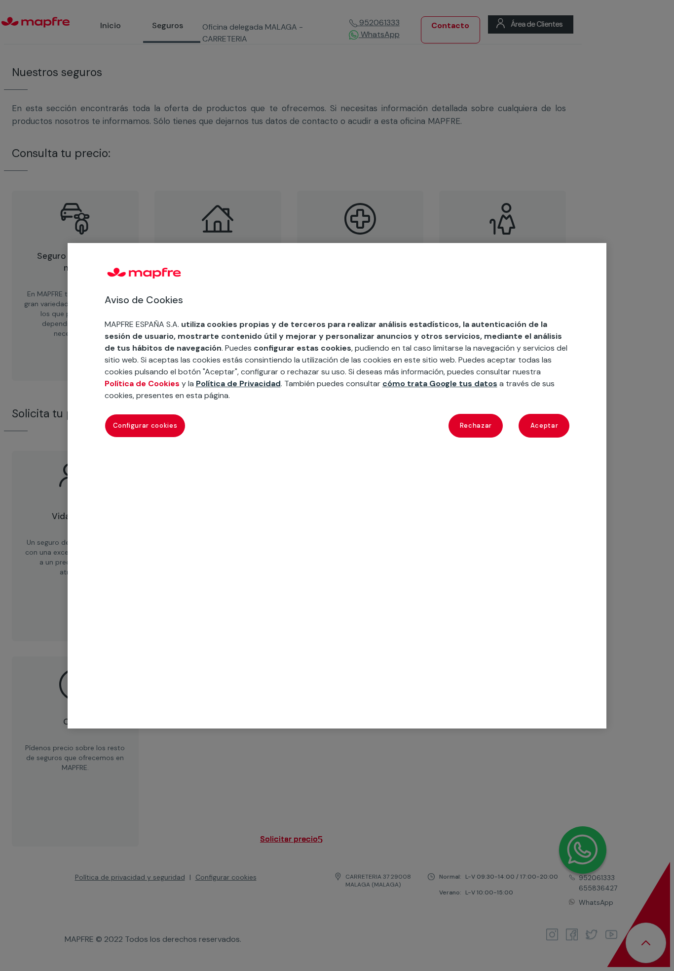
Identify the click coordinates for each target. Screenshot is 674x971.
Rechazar (476, 425)
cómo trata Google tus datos (439, 383)
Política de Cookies (142, 383)
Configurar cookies (145, 425)
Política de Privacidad (238, 383)
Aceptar (544, 425)
